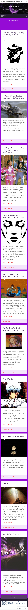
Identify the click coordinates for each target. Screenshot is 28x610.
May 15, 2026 (7, 321)
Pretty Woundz (7, 379)
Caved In (5, 484)
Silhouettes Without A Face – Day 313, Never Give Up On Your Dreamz (13, 35)
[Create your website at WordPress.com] (14, 1)
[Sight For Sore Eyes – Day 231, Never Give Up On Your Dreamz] (14, 288)
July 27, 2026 (7, 208)
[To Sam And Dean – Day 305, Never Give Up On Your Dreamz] (14, 109)
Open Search (25, 16)
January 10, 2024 (8, 476)
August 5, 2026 (7, 89)
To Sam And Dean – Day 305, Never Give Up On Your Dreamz (13, 97)
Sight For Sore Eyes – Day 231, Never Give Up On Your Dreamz (13, 275)
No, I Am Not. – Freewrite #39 (12, 534)
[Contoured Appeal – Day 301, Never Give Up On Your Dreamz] (14, 232)
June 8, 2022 (6, 591)
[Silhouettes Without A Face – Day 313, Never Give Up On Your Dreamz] (14, 53)
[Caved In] (14, 495)
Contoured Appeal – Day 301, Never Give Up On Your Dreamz (13, 216)
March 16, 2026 (7, 372)
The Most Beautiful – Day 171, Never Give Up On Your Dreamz (13, 329)
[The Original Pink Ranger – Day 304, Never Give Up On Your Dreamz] (14, 170)
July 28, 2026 (7, 141)
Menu (5, 16)
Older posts (14, 597)
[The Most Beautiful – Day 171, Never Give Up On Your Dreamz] (14, 341)
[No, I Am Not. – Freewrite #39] (14, 554)
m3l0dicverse (14, 6)
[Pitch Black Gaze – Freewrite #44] (14, 448)
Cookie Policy (4, 604)
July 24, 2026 (7, 267)
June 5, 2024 (6, 429)
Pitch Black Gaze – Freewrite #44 (13, 436)
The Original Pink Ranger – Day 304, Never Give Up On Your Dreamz (13, 150)
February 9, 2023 (7, 527)
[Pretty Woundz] (14, 395)
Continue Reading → (8, 84)
